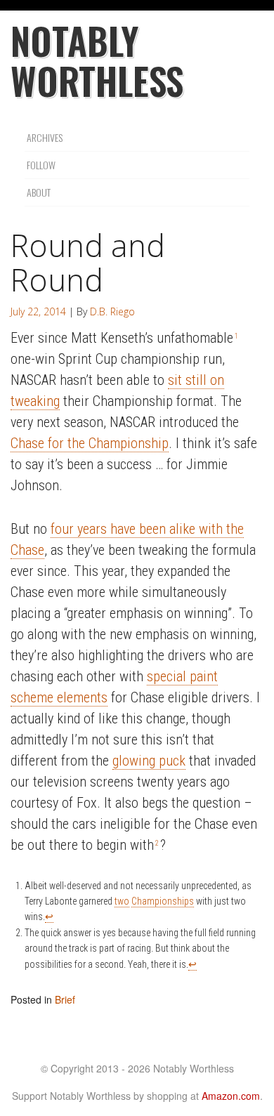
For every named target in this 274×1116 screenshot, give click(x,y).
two (122, 901)
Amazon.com (231, 1096)
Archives (45, 137)
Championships (162, 901)
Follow (41, 164)
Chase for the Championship (90, 443)
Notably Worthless (97, 60)
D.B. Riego (112, 311)
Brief (65, 999)
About (39, 192)
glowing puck (148, 760)
